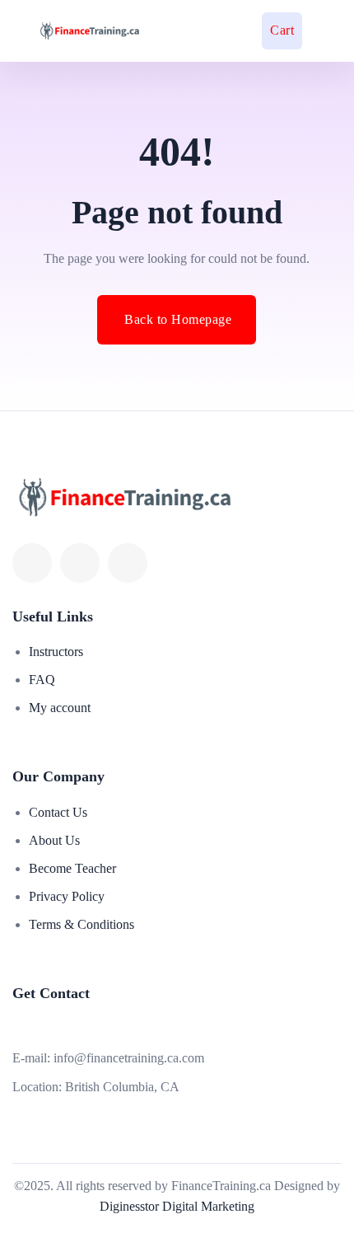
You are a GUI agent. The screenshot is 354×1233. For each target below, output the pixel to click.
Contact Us (58, 812)
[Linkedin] (80, 563)
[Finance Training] (78, 30)
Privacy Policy (67, 896)
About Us (54, 840)
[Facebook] (32, 563)
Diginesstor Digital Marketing (177, 1206)
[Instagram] (127, 563)
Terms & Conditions (81, 924)
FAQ (42, 680)
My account (60, 708)
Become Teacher (72, 868)
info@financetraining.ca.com (129, 1058)
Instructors (56, 652)
